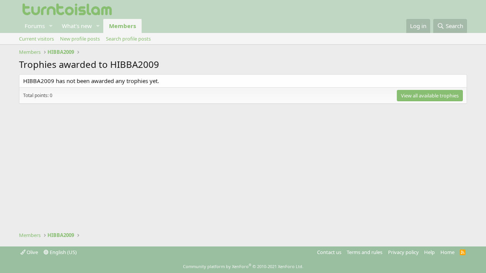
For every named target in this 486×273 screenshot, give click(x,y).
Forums (35, 26)
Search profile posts (128, 38)
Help (429, 252)
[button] (51, 26)
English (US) (63, 252)
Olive (31, 252)
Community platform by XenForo (243, 266)
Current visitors (36, 38)
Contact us (329, 252)
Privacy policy (403, 252)
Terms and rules (364, 252)
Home (447, 252)
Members (122, 26)
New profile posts (80, 38)
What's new (77, 26)
